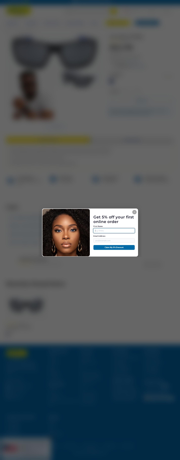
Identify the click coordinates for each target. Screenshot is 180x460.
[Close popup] (134, 212)
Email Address (99, 236)
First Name (98, 226)
